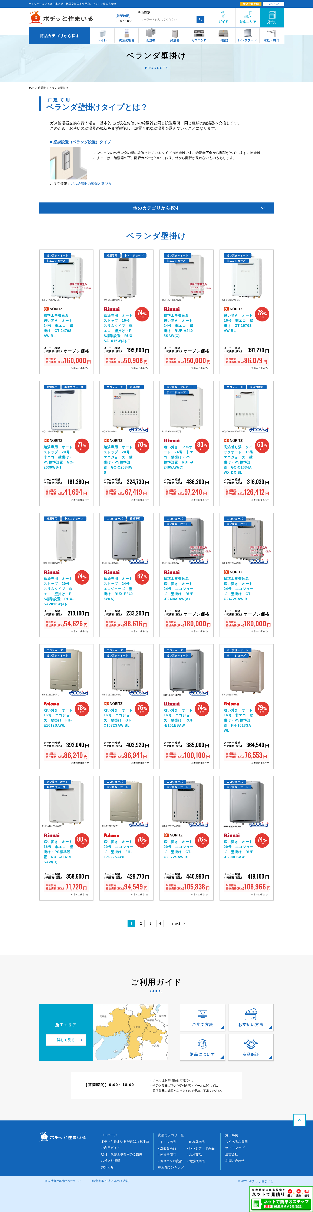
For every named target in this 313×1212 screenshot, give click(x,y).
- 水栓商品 (194, 1154)
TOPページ (109, 1135)
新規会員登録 (251, 3)
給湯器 (42, 87)
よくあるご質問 (236, 1141)
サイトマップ (234, 1148)
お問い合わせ (234, 1160)
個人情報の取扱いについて (63, 1181)
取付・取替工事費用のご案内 (121, 1154)
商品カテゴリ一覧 (171, 1135)
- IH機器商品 (196, 1142)
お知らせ (107, 1167)
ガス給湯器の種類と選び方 (90, 183)
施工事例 (231, 1135)
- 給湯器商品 (167, 1154)
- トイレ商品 (167, 1142)
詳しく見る (66, 1040)
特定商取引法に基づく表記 (110, 1181)
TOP (31, 87)
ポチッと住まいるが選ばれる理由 (125, 1141)
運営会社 (231, 1154)
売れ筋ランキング (171, 1167)
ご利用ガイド (110, 1148)
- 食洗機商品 (196, 1161)
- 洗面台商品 (167, 1148)
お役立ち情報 (110, 1160)
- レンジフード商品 (201, 1148)
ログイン (273, 3)
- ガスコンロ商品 (170, 1161)
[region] (156, 35)
